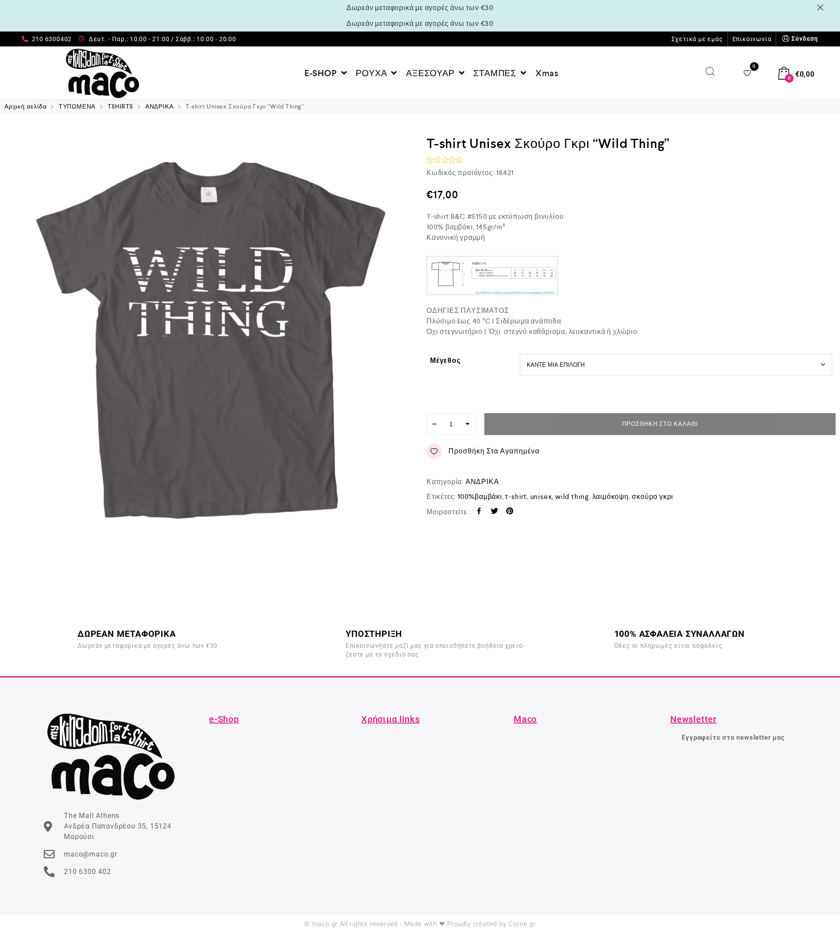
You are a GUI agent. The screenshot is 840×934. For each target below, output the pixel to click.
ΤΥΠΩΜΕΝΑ (77, 106)
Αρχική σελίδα (25, 106)
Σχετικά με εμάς (697, 38)
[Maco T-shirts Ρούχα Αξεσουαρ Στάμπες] (102, 73)
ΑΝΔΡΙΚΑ (159, 106)
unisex (541, 496)
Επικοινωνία (752, 38)
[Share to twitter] (494, 512)
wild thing (572, 496)
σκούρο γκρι (652, 496)
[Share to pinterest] (509, 512)
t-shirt (516, 496)
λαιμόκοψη (610, 496)
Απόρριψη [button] (822, 7)
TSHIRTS (120, 106)
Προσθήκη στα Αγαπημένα (493, 451)
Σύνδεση (804, 38)
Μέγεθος (445, 360)
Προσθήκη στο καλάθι (660, 424)
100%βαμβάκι (480, 496)
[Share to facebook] (479, 512)
